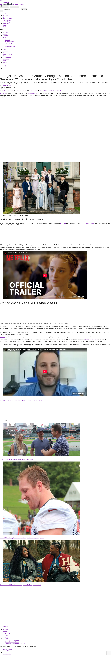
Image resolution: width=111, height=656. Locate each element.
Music (4, 25)
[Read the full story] (41, 456)
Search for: (3, 9)
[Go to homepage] (6, 623)
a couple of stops (89, 223)
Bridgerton (3, 93)
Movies (4, 26)
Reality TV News (7, 18)
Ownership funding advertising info (15, 643)
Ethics (6, 638)
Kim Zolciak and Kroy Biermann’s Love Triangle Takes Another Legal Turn (22, 538)
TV (3, 17)
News (4, 13)
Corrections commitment (12, 642)
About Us (7, 40)
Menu (2, 11)
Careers (7, 637)
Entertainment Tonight (91, 339)
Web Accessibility (10, 46)
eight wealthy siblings (34, 93)
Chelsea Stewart (6, 85)
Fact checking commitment (12, 640)
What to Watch (7, 20)
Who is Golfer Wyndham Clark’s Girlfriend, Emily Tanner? (17, 459)
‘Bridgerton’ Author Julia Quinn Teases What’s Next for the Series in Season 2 (21, 400)
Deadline (2, 337)
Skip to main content (5, 0)
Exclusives (5, 15)
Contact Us (8, 635)
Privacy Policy (9, 43)
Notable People (7, 22)
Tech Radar (63, 223)
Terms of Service (10, 41)
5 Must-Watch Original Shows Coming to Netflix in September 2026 (20, 585)
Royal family (6, 23)
